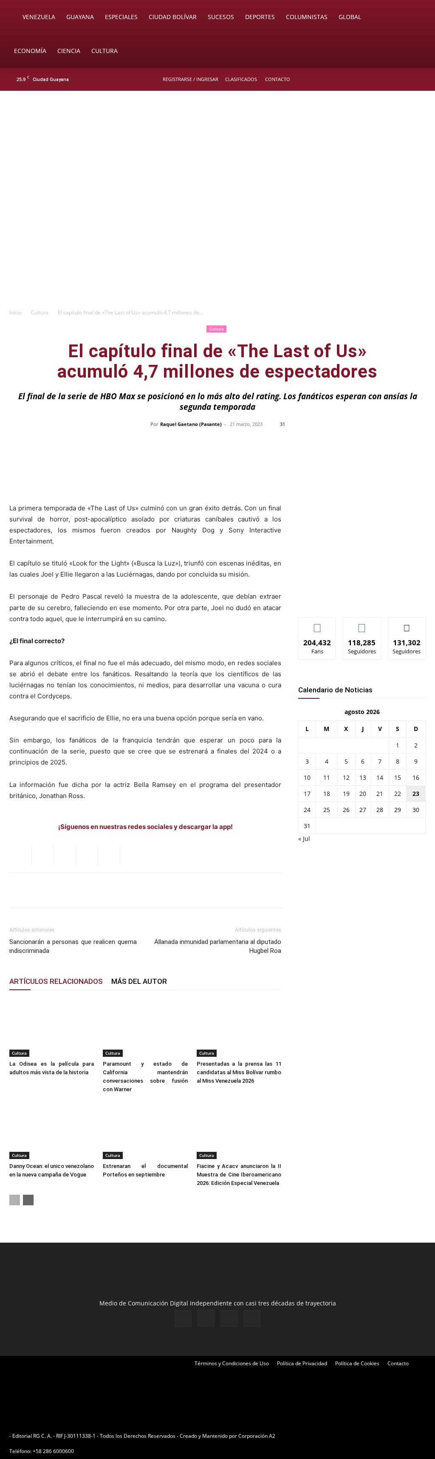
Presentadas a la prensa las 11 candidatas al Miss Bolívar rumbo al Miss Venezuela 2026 (239, 1072)
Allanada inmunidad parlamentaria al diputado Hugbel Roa (217, 946)
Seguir (362, 624)
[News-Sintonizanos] (362, 597)
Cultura (104, 51)
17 (307, 794)
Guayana (80, 17)
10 (307, 777)
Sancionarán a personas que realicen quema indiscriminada (73, 946)
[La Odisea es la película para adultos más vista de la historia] (51, 1028)
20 (362, 794)
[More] (397, 443)
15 (397, 777)
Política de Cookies (357, 1363)
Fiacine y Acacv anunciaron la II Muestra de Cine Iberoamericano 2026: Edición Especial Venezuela (239, 1174)
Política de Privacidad (302, 1363)
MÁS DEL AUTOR (139, 981)
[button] (416, 18)
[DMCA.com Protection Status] (343, 1435)
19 (346, 794)
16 (415, 777)
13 (362, 777)
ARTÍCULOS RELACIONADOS (56, 981)
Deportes (260, 17)
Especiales (121, 17)
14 (379, 777)
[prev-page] (14, 1200)
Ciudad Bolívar (173, 17)
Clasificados (241, 79)
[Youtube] (420, 79)
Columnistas (307, 17)
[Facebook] (378, 79)
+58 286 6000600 (53, 1451)
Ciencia (68, 51)
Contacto (277, 79)
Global (350, 17)
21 (379, 794)
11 (326, 777)
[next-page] (28, 1200)
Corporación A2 (256, 1435)
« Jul (304, 839)
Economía (30, 51)
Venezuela (39, 17)
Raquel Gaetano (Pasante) (191, 424)
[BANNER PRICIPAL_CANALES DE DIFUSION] (217, 138)
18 (326, 794)
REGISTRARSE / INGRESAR (190, 79)
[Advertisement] (217, 240)
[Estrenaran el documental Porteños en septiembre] (145, 1130)
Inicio (15, 312)
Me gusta (317, 624)
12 (346, 777)
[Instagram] (392, 79)
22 (397, 794)
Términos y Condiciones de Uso (232, 1363)
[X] (406, 79)
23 (415, 794)
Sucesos (221, 17)
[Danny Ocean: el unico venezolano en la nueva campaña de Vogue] (51, 1130)
